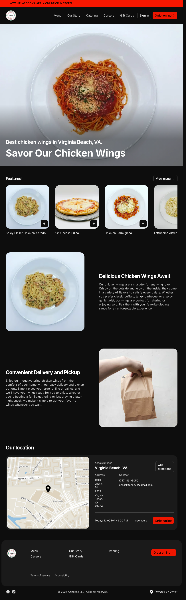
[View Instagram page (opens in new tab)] (14, 592)
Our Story (73, 15)
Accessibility (61, 575)
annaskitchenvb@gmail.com (136, 485)
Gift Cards (127, 15)
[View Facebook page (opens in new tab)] (8, 592)
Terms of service (40, 575)
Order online (163, 520)
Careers (109, 15)
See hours (141, 520)
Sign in (144, 15)
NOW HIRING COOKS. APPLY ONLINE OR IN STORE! (40, 3)
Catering (92, 15)
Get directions (164, 467)
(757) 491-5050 (128, 480)
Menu (57, 15)
